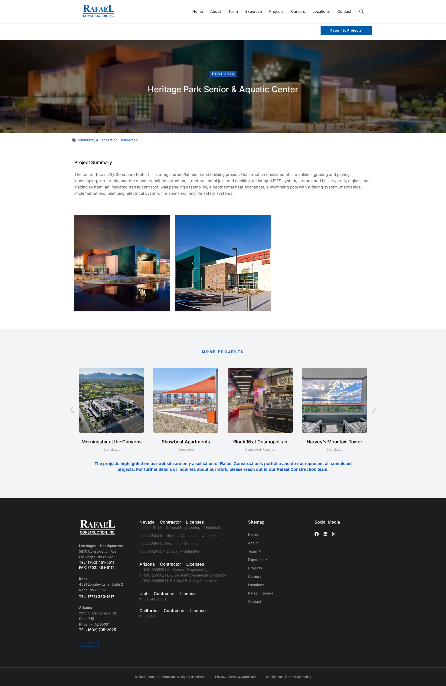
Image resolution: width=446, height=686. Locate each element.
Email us (88, 642)
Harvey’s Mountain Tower (334, 442)
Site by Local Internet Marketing (289, 677)
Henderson (128, 140)
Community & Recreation (97, 140)
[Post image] (111, 400)
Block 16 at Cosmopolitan (260, 442)
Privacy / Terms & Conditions (235, 677)
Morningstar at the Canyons (112, 442)
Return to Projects (346, 30)
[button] (72, 410)
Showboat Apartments (186, 442)
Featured (223, 74)
